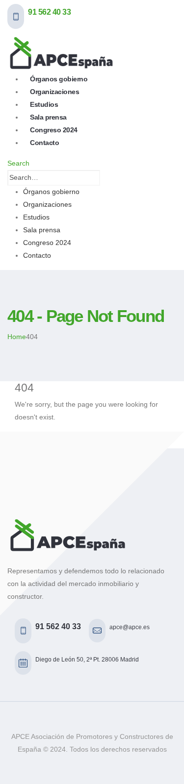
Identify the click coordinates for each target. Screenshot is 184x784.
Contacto (44, 143)
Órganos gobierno (51, 192)
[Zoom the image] (92, 535)
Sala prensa (41, 230)
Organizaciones (47, 204)
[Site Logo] (61, 52)
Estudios (36, 217)
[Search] (105, 178)
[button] (18, 163)
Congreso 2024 (47, 242)
